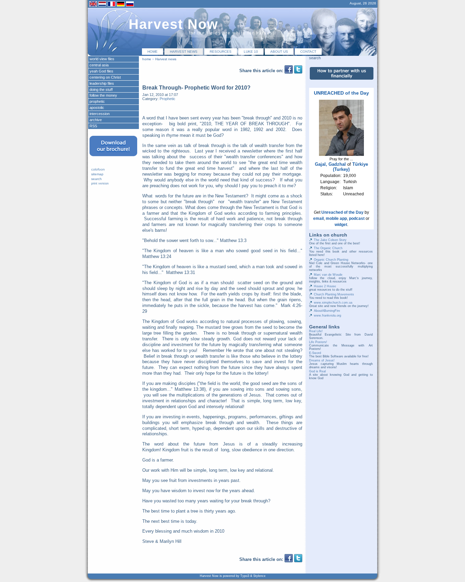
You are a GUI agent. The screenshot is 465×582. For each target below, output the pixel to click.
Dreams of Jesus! (322, 360)
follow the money (103, 95)
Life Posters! (318, 342)
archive (96, 120)
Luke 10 (251, 51)
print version (100, 183)
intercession (100, 114)
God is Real (317, 371)
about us (279, 51)
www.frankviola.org (327, 315)
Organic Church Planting (331, 259)
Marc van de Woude (328, 274)
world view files (102, 59)
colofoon (98, 169)
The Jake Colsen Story (330, 240)
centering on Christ (105, 77)
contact (308, 51)
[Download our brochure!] (113, 158)
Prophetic (167, 99)
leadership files (102, 83)
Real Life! (316, 331)
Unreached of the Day (342, 212)
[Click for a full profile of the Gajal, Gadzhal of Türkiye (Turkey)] (341, 154)
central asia (99, 65)
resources (220, 51)
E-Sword (315, 353)
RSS (93, 126)
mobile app (336, 218)
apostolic (97, 108)
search (96, 179)
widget (341, 224)
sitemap (97, 174)
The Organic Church (328, 248)
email (318, 218)
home (152, 51)
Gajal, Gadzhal (330, 164)
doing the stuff (101, 89)
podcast (357, 218)
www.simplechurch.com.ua (333, 302)
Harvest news (183, 51)
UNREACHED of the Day (341, 93)
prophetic (97, 101)
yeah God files (101, 71)
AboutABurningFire (327, 310)
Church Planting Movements (334, 294)
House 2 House (325, 286)
